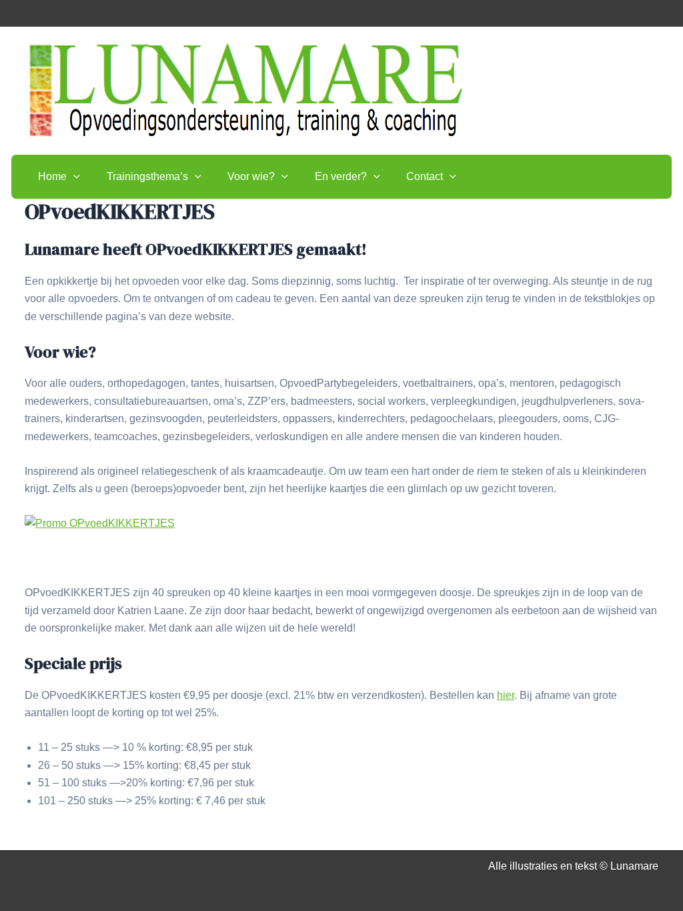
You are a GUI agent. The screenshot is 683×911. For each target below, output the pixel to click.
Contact (424, 176)
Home (52, 176)
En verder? (341, 176)
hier (505, 695)
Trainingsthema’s (147, 176)
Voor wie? (251, 176)
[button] (73, 176)
